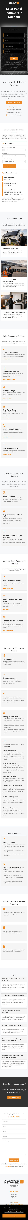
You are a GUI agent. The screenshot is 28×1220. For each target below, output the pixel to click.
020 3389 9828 (15, 1202)
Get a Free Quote (14, 1097)
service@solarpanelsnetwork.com (15, 1204)
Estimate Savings (9, 166)
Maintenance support (8, 437)
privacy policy (16, 65)
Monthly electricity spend (8, 147)
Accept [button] (14, 1216)
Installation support (8, 359)
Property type (5, 153)
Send (14, 58)
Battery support (7, 398)
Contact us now (15, 1116)
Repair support (6, 418)
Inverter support (7, 454)
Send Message (14, 1160)
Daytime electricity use (8, 159)
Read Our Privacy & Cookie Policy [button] (14, 1212)
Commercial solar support (9, 379)
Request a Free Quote (14, 102)
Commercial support (8, 630)
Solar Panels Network (14, 1191)
